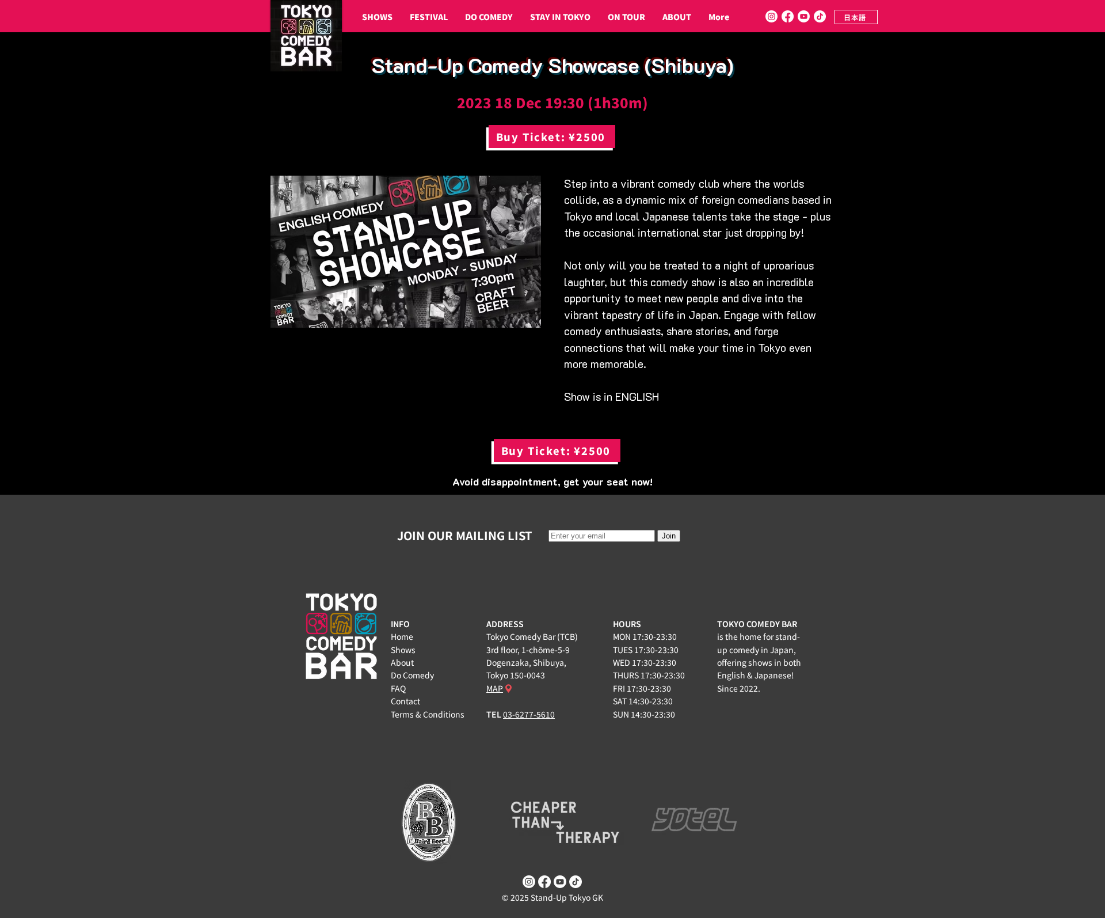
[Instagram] (771, 16)
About (402, 662)
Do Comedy (412, 675)
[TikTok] (820, 16)
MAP (494, 688)
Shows (403, 649)
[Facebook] (788, 16)
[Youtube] (804, 16)
